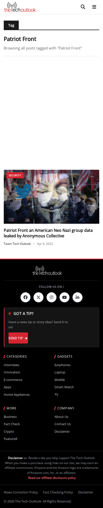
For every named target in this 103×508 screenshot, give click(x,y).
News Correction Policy (21, 492)
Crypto (9, 431)
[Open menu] (94, 7)
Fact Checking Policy (58, 492)
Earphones (62, 365)
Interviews (11, 365)
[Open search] (83, 7)
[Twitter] (39, 297)
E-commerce (13, 380)
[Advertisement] (51, 113)
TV (56, 394)
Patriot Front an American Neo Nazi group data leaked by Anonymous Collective (48, 233)
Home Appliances (17, 394)
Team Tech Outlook (17, 244)
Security (15, 175)
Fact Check (12, 424)
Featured (10, 439)
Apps (7, 387)
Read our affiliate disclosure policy (52, 478)
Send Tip (15, 338)
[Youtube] (65, 297)
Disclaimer (62, 431)
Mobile (59, 380)
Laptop (59, 372)
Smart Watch (64, 387)
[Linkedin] (77, 297)
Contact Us (62, 424)
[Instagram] (51, 297)
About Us (61, 417)
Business (10, 417)
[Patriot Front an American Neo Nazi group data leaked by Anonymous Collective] (51, 197)
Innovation (12, 372)
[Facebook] (25, 297)
